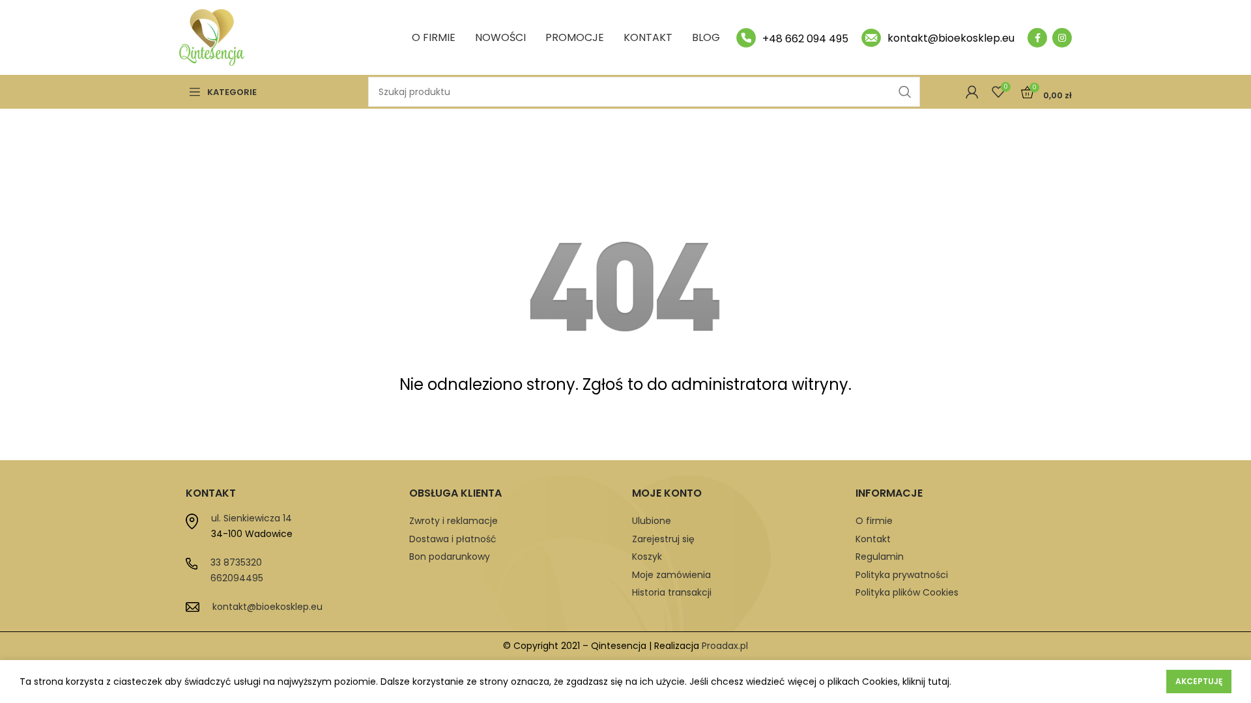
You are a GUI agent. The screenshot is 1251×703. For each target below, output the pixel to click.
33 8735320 (236, 562)
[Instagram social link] (1062, 38)
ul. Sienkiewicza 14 (251, 518)
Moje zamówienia (671, 574)
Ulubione (651, 520)
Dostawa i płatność (452, 538)
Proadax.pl (725, 645)
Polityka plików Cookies (907, 592)
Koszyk (647, 556)
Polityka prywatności (902, 574)
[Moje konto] (972, 92)
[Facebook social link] (1037, 38)
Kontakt (873, 538)
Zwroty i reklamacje (453, 520)
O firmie (874, 520)
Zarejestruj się (663, 538)
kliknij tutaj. (926, 681)
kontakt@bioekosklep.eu (267, 606)
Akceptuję (1198, 681)
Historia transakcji (672, 592)
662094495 (236, 578)
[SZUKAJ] (905, 92)
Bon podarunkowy (449, 556)
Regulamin (880, 556)
